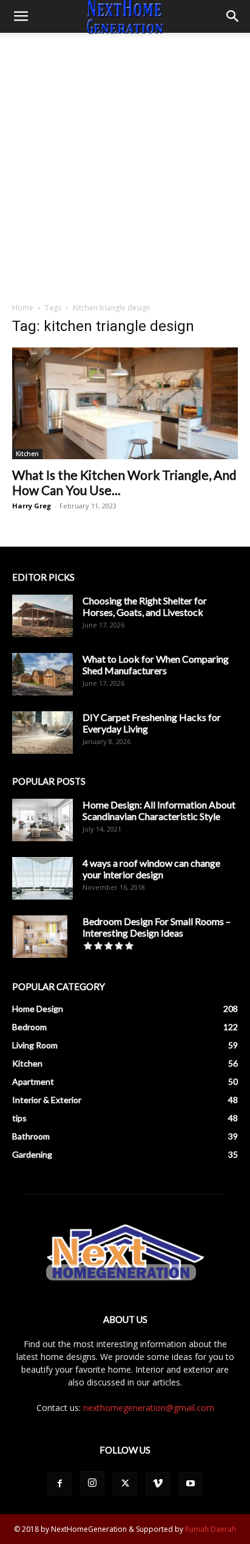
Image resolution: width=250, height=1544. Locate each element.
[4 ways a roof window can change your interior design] (42, 878)
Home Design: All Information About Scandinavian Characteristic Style (159, 810)
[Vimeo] (158, 1484)
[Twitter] (125, 1484)
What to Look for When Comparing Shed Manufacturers (156, 664)
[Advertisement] (125, 164)
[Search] (233, 16)
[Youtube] (190, 1484)
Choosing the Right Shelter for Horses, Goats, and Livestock (145, 606)
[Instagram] (92, 1483)
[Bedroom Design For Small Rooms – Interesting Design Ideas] (39, 936)
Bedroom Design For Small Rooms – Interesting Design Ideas (157, 926)
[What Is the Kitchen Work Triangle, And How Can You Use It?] (125, 403)
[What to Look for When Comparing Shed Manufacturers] (42, 674)
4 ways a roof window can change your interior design (151, 868)
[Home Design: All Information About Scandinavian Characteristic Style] (42, 820)
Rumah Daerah (210, 1529)
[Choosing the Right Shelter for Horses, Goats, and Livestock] (42, 616)
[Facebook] (59, 1484)
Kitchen (27, 453)
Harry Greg (31, 505)
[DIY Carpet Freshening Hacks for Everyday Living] (42, 732)
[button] (20, 16)
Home (22, 307)
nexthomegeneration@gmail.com (148, 1407)
